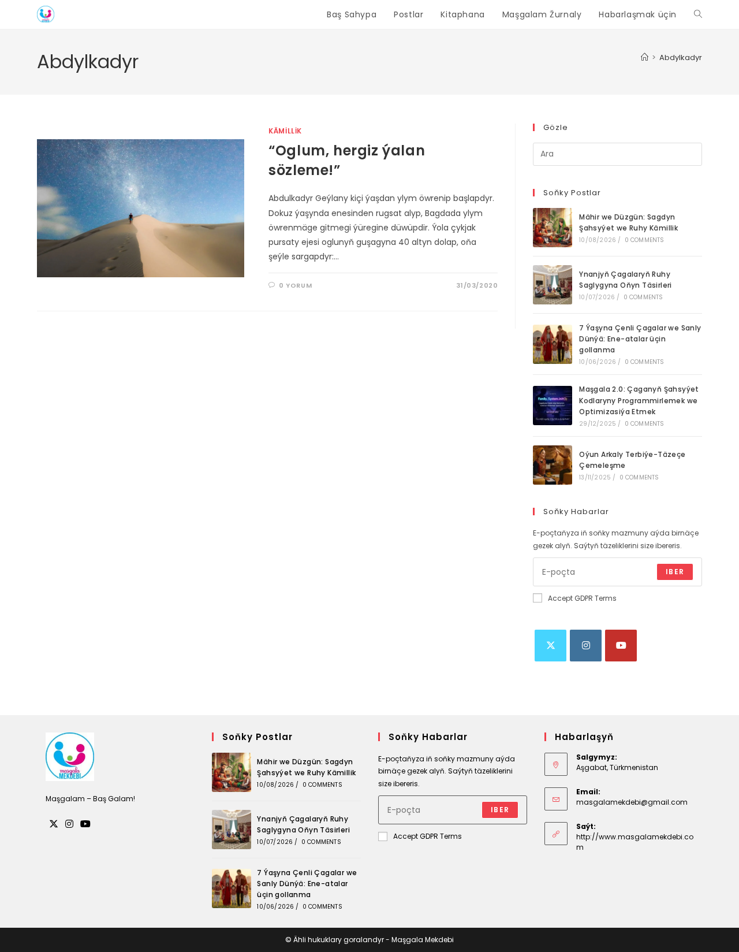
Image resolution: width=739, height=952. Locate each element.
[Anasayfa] (644, 57)
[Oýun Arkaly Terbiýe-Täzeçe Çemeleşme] (552, 465)
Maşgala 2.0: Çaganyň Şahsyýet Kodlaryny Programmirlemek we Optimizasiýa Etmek (639, 400)
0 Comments (645, 240)
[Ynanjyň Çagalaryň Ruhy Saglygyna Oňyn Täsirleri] (552, 284)
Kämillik (285, 131)
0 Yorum (295, 285)
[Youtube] (621, 645)
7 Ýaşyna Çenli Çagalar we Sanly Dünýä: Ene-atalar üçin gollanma (640, 339)
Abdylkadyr (680, 57)
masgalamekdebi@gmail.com (632, 802)
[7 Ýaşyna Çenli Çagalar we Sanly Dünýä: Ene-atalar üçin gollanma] (552, 344)
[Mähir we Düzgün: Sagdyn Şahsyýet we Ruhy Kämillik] (552, 227)
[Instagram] (586, 645)
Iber (675, 572)
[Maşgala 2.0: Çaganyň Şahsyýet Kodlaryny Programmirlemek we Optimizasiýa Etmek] (552, 405)
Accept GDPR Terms (582, 598)
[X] (550, 645)
